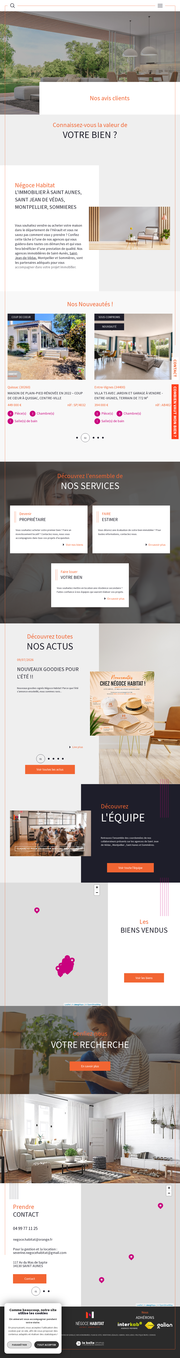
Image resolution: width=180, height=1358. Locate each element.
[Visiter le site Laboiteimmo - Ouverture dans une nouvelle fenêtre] (89, 1347)
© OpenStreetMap (93, 1004)
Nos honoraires (83, 1335)
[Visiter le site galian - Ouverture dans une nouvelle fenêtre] (164, 1325)
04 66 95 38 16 (25, 1233)
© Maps (78, 1004)
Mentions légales (110, 1335)
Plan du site (96, 1335)
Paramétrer (19, 1344)
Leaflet (67, 1004)
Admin (121, 1335)
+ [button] (97, 887)
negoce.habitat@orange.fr (32, 1244)
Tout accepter (46, 1344)
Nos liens (130, 1335)
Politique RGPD (141, 1335)
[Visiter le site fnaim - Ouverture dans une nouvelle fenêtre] (150, 1325)
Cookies (152, 1335)
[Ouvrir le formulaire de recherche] (12, 5)
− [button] (97, 892)
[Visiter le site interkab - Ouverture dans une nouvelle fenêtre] (130, 1325)
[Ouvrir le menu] (160, 5)
